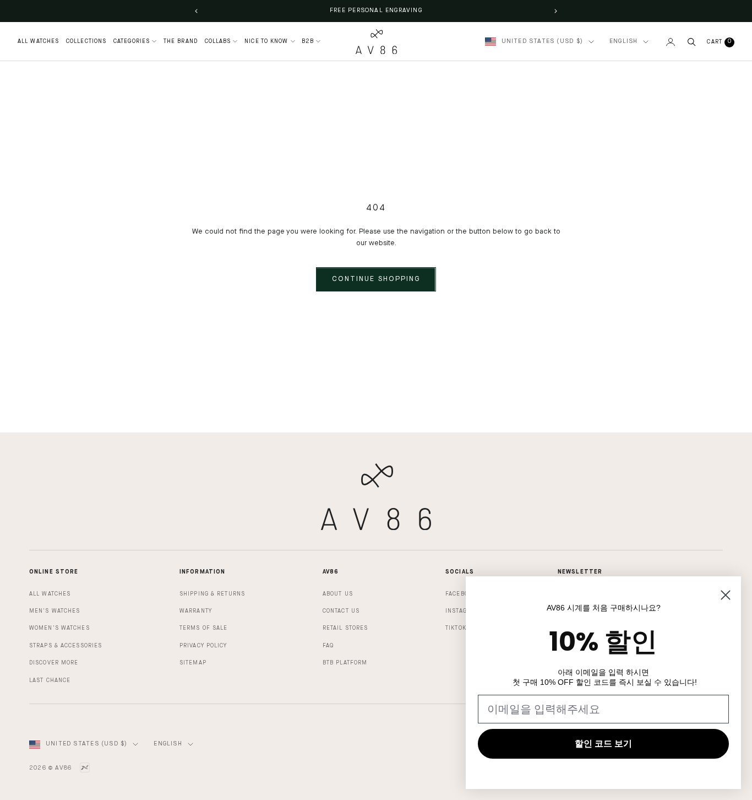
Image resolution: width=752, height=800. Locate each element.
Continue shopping (375, 279)
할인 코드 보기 (603, 743)
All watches (49, 594)
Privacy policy (203, 645)
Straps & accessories (65, 645)
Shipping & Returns (212, 594)
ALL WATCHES (38, 41)
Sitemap (192, 663)
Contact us (341, 611)
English (623, 42)
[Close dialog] (725, 595)
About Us (338, 594)
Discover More (53, 663)
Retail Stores (345, 628)
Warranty (195, 611)
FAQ (328, 645)
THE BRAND (181, 41)
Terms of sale (203, 628)
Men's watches (54, 611)
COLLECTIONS (86, 41)
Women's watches (59, 628)
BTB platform (345, 663)
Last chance (49, 680)
